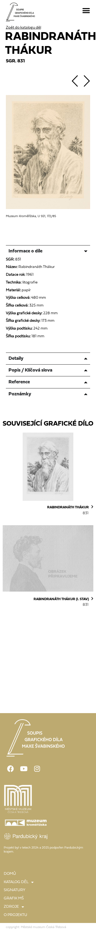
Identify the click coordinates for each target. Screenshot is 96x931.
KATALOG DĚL (16, 882)
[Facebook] (10, 768)
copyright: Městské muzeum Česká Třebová (36, 927)
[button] (86, 11)
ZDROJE (11, 907)
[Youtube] (23, 768)
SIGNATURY (14, 890)
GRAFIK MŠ (14, 898)
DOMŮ (10, 874)
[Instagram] (37, 768)
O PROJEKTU (15, 915)
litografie (30, 283)
